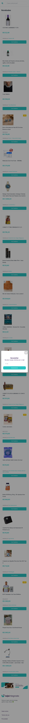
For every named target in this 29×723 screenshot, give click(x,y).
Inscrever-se (14, 368)
